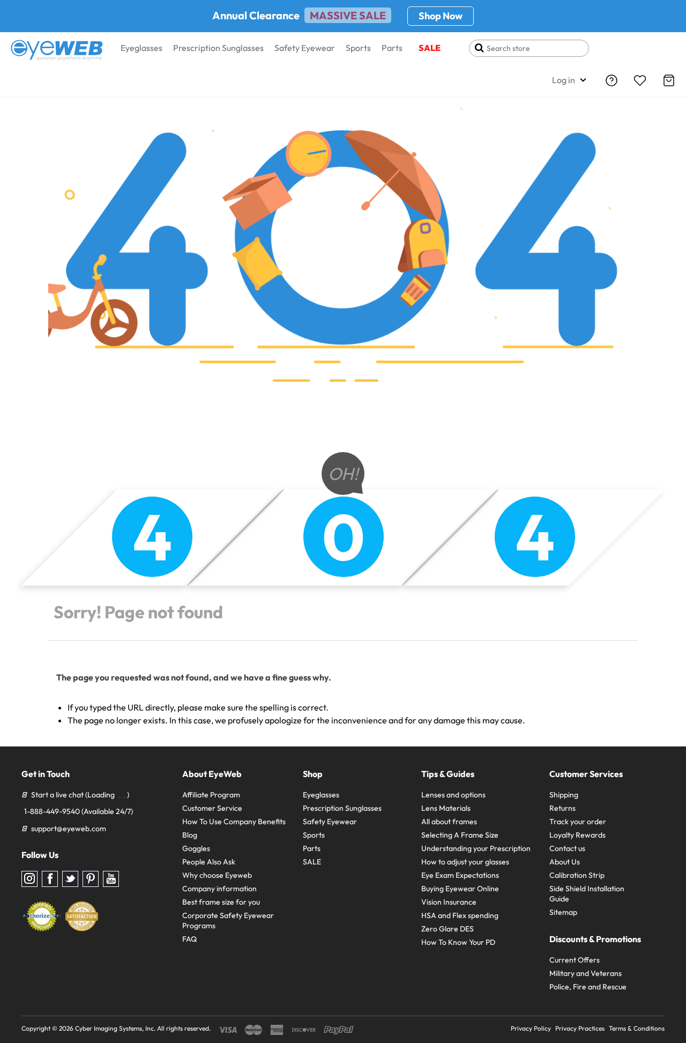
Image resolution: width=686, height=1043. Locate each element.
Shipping (563, 795)
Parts (392, 47)
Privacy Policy (531, 1028)
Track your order (577, 821)
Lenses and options (453, 795)
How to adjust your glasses (465, 862)
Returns (562, 808)
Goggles (196, 848)
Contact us (567, 848)
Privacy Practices (580, 1028)
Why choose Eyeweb (217, 875)
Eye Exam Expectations (460, 875)
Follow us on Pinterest (91, 879)
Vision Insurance (448, 902)
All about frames (449, 821)
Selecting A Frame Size (459, 835)
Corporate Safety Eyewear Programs (228, 920)
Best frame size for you (221, 902)
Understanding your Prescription (476, 848)
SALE (430, 47)
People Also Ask (208, 862)
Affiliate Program (211, 795)
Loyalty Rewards (577, 835)
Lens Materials (446, 808)
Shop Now (441, 16)
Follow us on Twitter (70, 879)
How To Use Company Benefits (234, 821)
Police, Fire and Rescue (588, 987)
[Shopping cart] (668, 80)
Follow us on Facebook (50, 879)
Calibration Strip (577, 875)
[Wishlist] (639, 80)
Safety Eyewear (304, 47)
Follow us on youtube (111, 879)
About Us (564, 862)
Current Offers (574, 960)
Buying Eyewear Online (460, 888)
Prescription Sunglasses (218, 47)
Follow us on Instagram (29, 879)
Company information (219, 888)
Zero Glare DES (447, 929)
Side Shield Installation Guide (586, 894)
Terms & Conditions (637, 1028)
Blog (189, 835)
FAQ (189, 939)
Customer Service (212, 808)
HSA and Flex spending (459, 915)
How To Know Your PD (458, 942)
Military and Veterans (585, 973)
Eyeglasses (141, 47)
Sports (358, 47)
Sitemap (563, 912)
